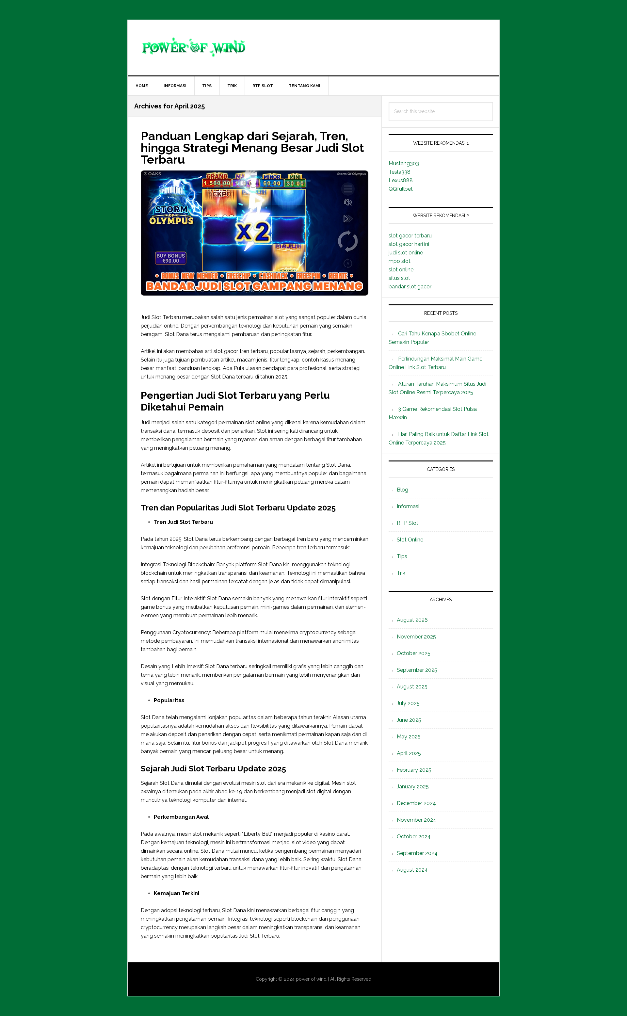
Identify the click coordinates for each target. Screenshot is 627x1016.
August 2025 (412, 687)
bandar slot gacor (410, 286)
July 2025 (408, 703)
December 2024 (416, 803)
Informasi (408, 506)
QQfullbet (401, 189)
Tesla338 (399, 172)
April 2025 (409, 753)
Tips (402, 556)
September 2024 (417, 853)
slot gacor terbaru (410, 236)
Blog (402, 490)
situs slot (399, 278)
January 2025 (413, 786)
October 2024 (414, 836)
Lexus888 (401, 180)
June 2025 (409, 720)
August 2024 (412, 870)
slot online (401, 269)
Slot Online (410, 540)
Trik (401, 573)
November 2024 (416, 820)
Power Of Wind (313, 47)
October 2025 (413, 653)
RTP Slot (407, 523)
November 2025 (416, 637)
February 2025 (414, 770)
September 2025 (417, 670)
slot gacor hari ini (409, 244)
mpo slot (399, 261)
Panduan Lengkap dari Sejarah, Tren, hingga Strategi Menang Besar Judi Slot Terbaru (252, 147)
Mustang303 (404, 163)
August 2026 (412, 620)
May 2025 (409, 737)
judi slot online (406, 253)
